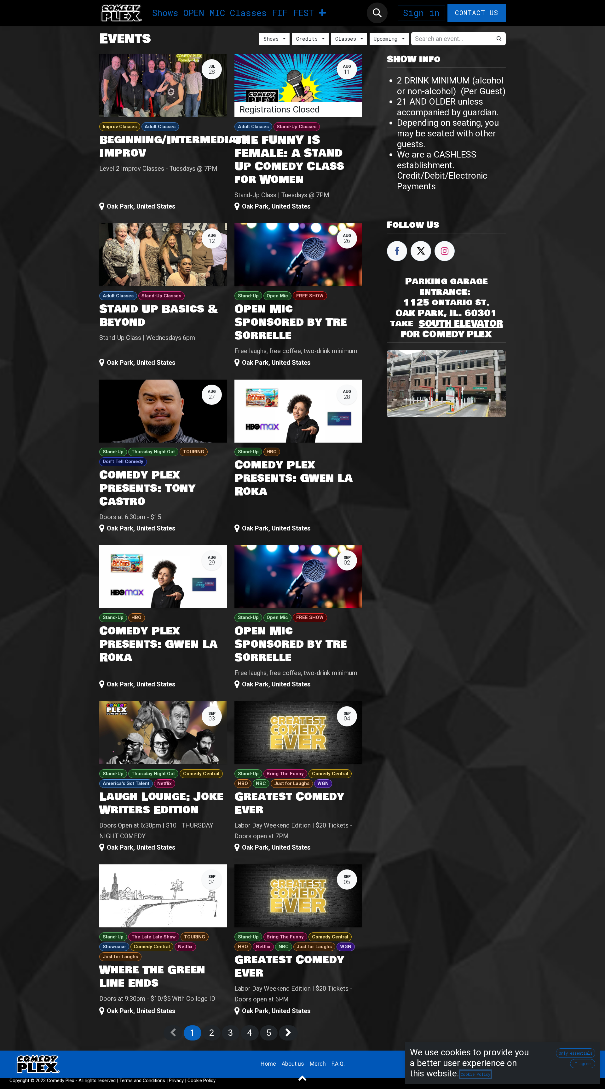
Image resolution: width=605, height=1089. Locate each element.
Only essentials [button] (575, 1053)
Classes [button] (347, 38)
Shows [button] (272, 38)
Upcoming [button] (387, 38)
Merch (318, 1063)
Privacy (176, 1080)
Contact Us (476, 12)
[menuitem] (165, 13)
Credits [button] (308, 38)
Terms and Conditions (142, 1080)
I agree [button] (583, 1063)
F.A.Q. (338, 1063)
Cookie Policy (201, 1080)
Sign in (421, 13)
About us (293, 1063)
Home (268, 1063)
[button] (377, 13)
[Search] (499, 38)
